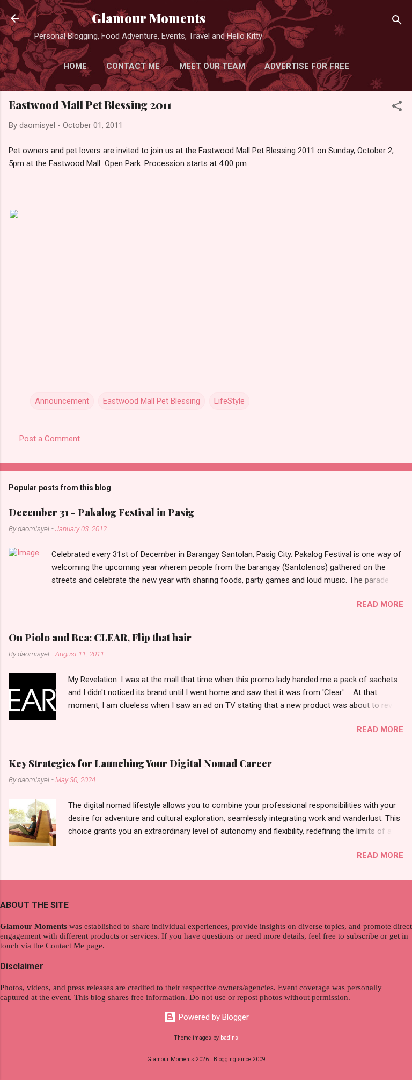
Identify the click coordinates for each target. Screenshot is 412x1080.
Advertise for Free (306, 66)
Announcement (62, 401)
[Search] (397, 21)
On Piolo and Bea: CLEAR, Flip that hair (100, 637)
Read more (380, 604)
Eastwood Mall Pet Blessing (151, 401)
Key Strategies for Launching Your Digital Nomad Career (140, 763)
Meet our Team (212, 66)
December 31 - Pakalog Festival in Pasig (101, 512)
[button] (397, 107)
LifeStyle (229, 401)
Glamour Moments (148, 18)
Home (75, 66)
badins (229, 1037)
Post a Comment (49, 439)
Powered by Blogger (212, 1017)
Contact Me (133, 66)
